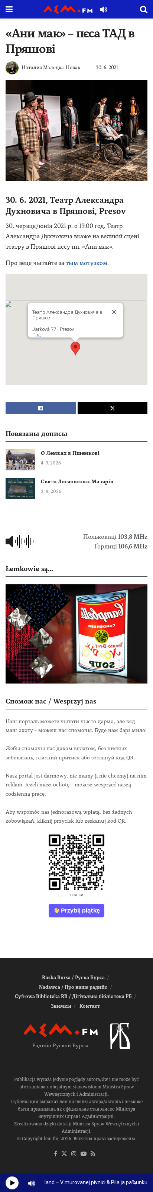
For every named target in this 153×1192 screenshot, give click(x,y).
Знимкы (61, 1006)
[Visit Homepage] (67, 9)
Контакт (89, 1006)
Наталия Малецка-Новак (51, 67)
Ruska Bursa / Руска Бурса (73, 977)
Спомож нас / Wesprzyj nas (51, 701)
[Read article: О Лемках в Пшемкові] (20, 459)
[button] (75, 349)
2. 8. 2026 (51, 491)
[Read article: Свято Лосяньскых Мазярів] (20, 488)
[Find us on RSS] (93, 1154)
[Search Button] (143, 9)
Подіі (37, 335)
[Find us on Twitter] (64, 1154)
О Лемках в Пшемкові (70, 453)
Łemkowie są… (29, 569)
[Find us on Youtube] (84, 1154)
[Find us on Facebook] (55, 1154)
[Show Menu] (9, 9)
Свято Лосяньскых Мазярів (77, 481)
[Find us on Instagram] (73, 1154)
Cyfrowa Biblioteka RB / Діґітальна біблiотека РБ (73, 996)
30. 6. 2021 (107, 67)
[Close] (114, 312)
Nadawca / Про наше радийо (73, 987)
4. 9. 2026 (51, 463)
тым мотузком (86, 262)
